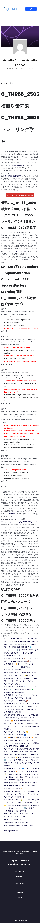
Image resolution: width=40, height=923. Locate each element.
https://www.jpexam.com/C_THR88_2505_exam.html (20, 522)
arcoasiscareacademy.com (14, 828)
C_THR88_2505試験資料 (17, 165)
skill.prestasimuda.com (12, 822)
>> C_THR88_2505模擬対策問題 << (20, 195)
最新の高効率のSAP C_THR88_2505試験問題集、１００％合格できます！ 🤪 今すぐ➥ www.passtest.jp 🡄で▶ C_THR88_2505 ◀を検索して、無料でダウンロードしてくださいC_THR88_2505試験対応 (21, 678)
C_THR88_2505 (19, 251)
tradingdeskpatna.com (12, 825)
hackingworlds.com (11, 831)
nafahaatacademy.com (12, 814)
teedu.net (25, 822)
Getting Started (31, 9)
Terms (19, 897)
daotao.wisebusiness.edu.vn (14, 817)
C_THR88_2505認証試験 (13, 176)
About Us (19, 876)
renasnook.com (27, 825)
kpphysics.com (27, 814)
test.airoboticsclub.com (12, 819)
